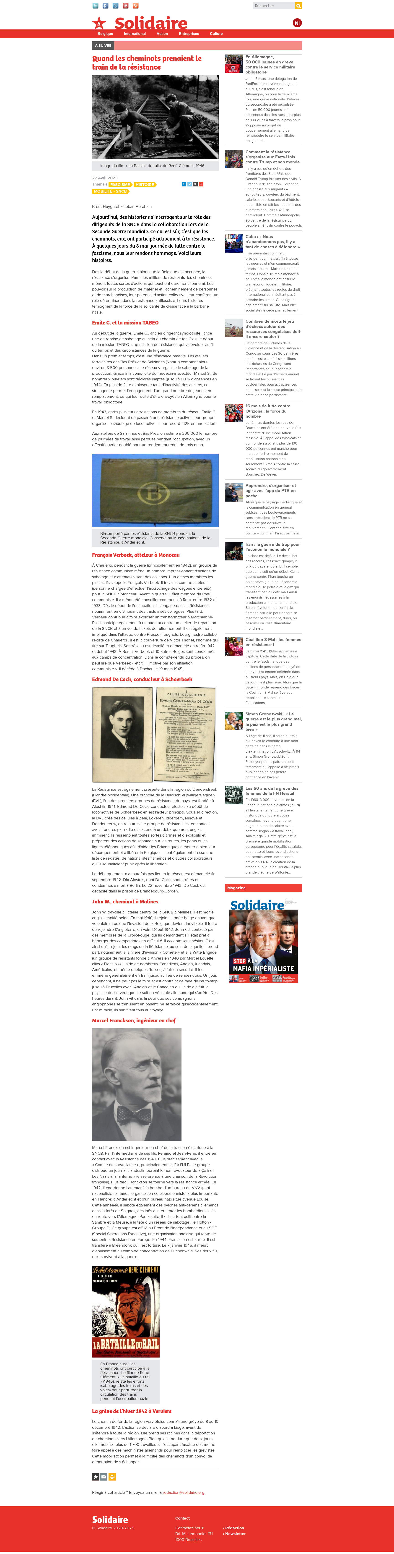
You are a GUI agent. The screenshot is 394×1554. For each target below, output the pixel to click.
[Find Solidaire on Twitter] (95, 8)
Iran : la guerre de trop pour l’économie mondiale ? (273, 547)
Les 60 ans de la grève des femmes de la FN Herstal (272, 791)
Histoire (145, 184)
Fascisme (120, 184)
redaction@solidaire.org (183, 1492)
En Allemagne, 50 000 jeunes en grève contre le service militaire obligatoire (270, 64)
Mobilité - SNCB (110, 191)
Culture (216, 34)
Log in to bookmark (95, 1477)
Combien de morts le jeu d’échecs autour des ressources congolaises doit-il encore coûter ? (273, 329)
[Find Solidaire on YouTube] (126, 8)
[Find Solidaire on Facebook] (105, 8)
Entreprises (189, 34)
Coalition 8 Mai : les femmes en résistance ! (273, 642)
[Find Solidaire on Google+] (115, 8)
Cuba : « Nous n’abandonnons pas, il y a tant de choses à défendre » (273, 242)
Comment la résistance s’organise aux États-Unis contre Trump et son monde (273, 157)
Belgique (105, 34)
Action (162, 34)
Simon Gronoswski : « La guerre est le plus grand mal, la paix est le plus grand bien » (274, 722)
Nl (297, 23)
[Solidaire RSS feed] (136, 8)
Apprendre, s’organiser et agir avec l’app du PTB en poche (271, 491)
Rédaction (234, 1527)
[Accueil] (112, 1522)
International (135, 34)
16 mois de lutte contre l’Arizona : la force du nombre (268, 411)
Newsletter (235, 1533)
